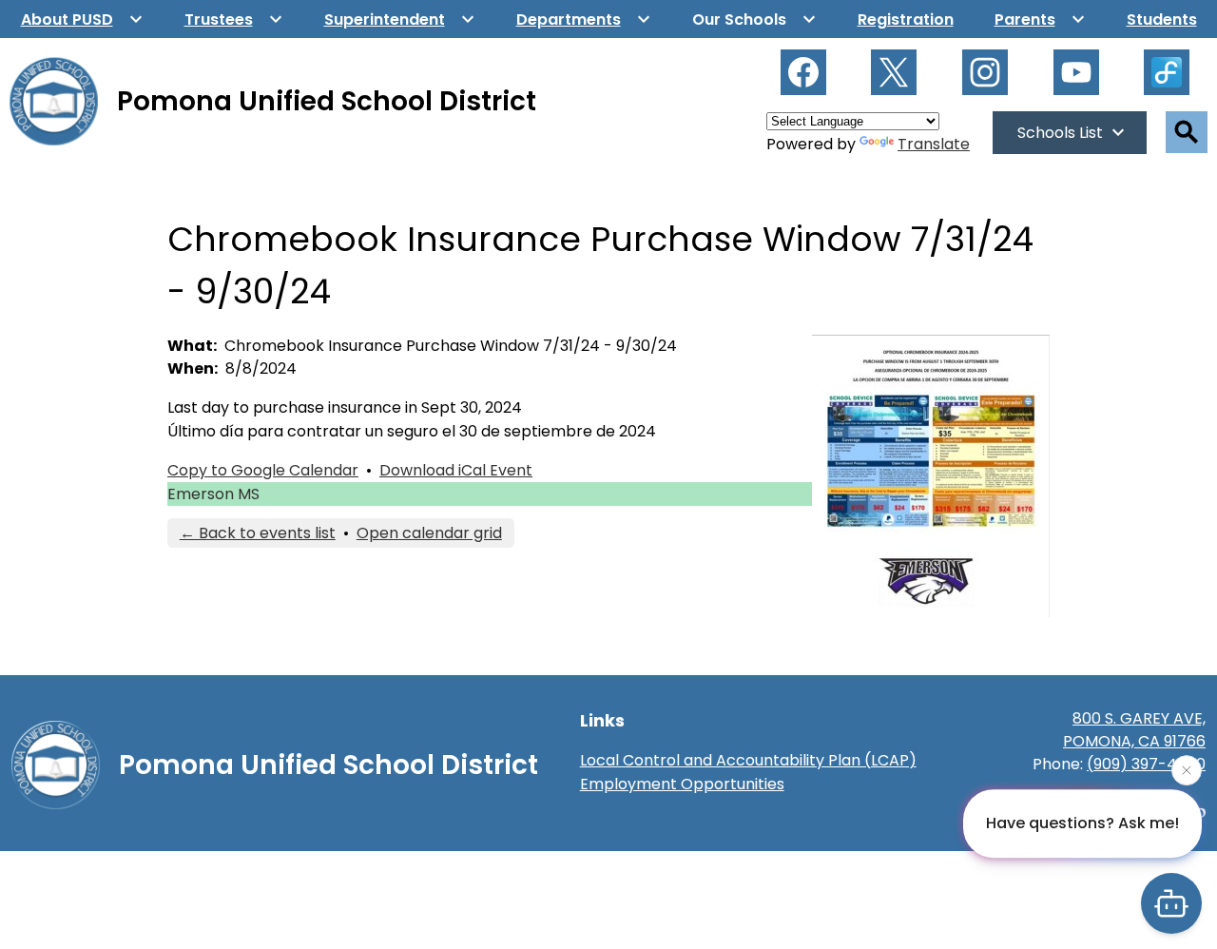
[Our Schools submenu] (754, 19)
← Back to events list (258, 533)
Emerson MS (213, 494)
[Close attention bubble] (1186, 770)
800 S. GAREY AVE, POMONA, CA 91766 (1134, 729)
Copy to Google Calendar (262, 470)
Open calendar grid (429, 533)
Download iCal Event (455, 470)
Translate (934, 144)
